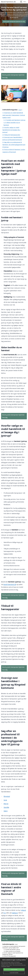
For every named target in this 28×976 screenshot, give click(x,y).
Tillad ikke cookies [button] (14, 972)
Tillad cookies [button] (14, 969)
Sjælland (15, 913)
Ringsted (7, 796)
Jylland (23, 910)
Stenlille (6, 807)
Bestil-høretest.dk (8, 2)
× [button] (26, 958)
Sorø (5, 800)
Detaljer (8, 966)
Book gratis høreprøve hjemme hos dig (14, 21)
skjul (20, 110)
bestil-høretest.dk (10, 584)
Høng (6, 811)
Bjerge (6, 804)
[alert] (14, 967)
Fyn (4, 913)
